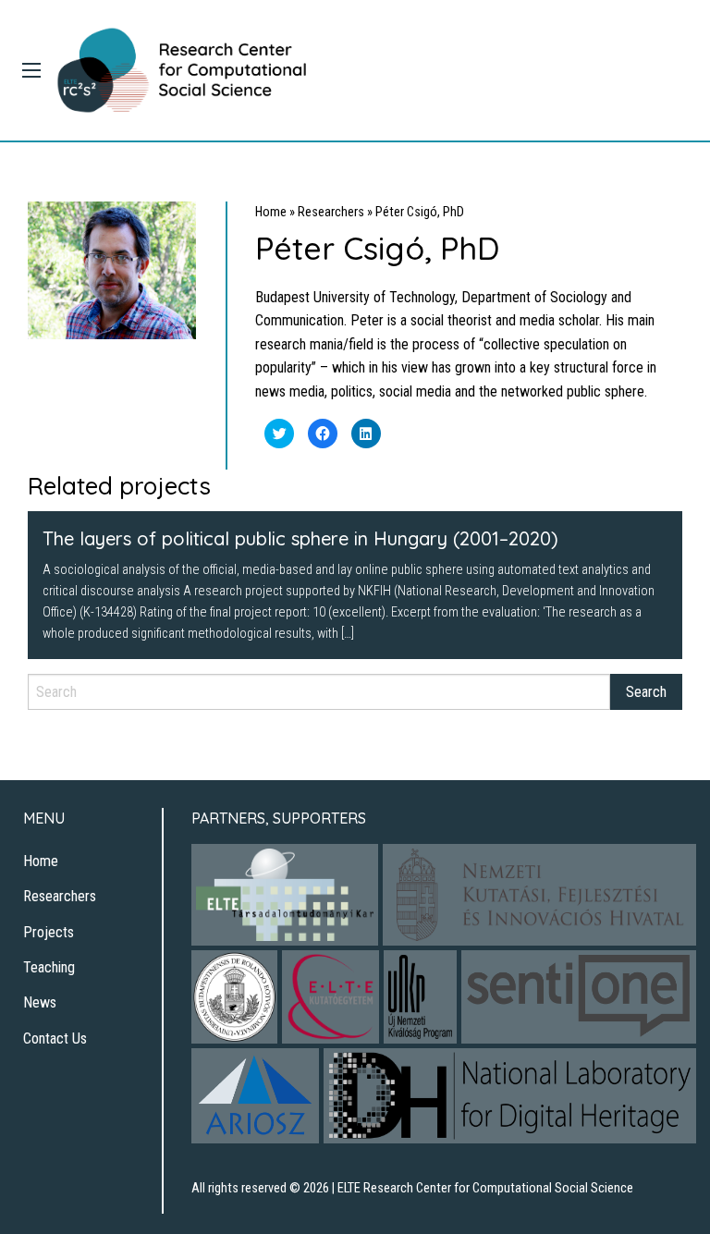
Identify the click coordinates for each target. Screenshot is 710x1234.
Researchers (331, 212)
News (39, 1002)
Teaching (49, 967)
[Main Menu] (31, 70)
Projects (48, 932)
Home (271, 212)
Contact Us (55, 1038)
